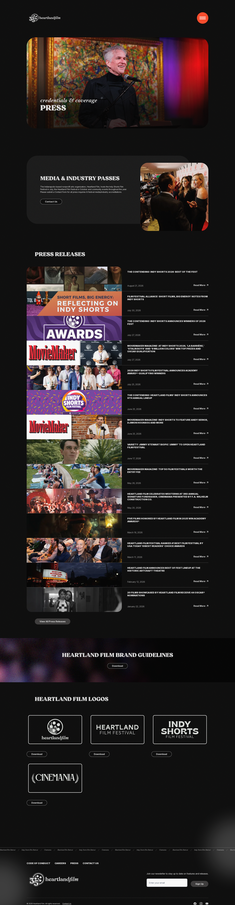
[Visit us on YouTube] (207, 903)
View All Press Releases (53, 621)
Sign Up (199, 884)
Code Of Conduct (38, 863)
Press (74, 863)
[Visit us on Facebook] (195, 903)
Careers (60, 863)
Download (117, 666)
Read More (201, 285)
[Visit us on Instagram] (201, 903)
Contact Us (51, 201)
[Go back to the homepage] (54, 879)
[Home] (45, 18)
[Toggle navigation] (202, 18)
